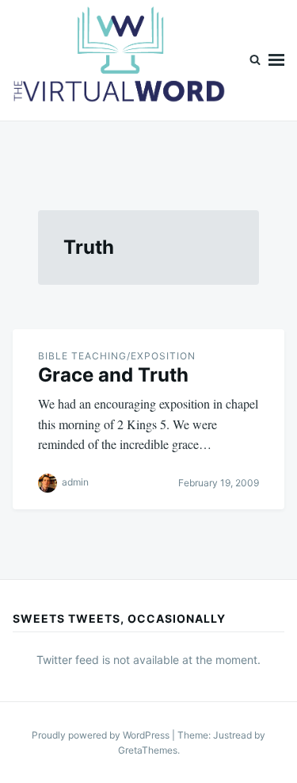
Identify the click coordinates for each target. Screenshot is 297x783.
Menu (276, 60)
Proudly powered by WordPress (102, 735)
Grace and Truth (113, 374)
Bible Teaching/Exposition (117, 356)
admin (75, 482)
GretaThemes (147, 750)
